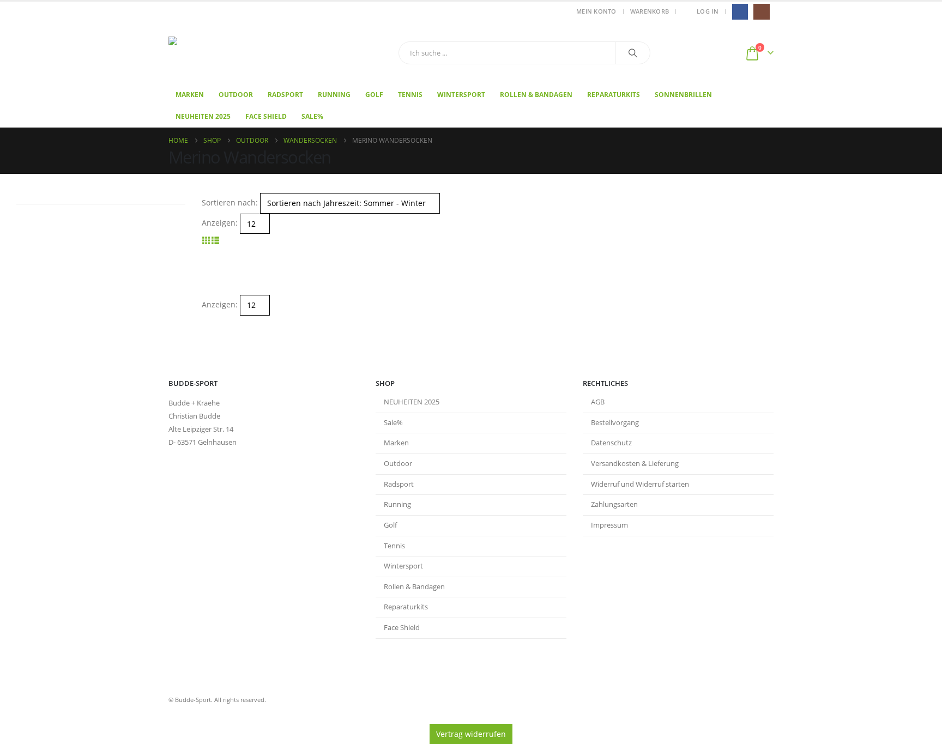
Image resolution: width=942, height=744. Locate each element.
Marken (190, 94)
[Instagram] (761, 12)
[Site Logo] (236, 53)
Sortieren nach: (230, 202)
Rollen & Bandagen (536, 94)
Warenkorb (649, 11)
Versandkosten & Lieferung (635, 463)
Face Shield (266, 116)
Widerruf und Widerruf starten (640, 484)
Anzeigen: (220, 222)
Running (334, 94)
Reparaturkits (613, 94)
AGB (598, 402)
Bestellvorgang (615, 422)
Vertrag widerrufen (471, 734)
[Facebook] (740, 12)
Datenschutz (611, 442)
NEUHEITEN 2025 (411, 402)
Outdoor (236, 94)
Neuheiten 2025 (203, 116)
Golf (374, 94)
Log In (707, 11)
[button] (206, 240)
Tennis (410, 94)
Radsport (285, 94)
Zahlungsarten (614, 504)
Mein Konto (596, 11)
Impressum (609, 525)
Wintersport (461, 94)
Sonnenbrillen (683, 94)
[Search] (633, 53)
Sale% (312, 116)
